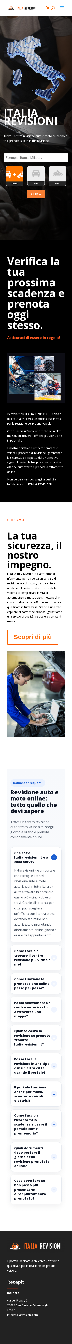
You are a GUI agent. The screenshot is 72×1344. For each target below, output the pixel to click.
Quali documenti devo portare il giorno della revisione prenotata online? (32, 1157)
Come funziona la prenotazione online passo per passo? (32, 983)
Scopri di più (33, 636)
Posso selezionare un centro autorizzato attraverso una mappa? (32, 1009)
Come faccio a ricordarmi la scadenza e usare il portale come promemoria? (30, 1124)
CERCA (36, 194)
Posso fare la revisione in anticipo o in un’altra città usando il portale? (32, 1066)
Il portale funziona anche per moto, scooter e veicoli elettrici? (30, 1094)
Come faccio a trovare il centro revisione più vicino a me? (32, 957)
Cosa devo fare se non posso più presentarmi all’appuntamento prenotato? (30, 1189)
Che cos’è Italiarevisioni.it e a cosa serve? (31, 857)
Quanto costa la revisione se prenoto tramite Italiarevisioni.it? (32, 1038)
